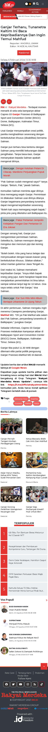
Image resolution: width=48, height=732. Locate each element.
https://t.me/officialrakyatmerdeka (27, 384)
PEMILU (20, 11)
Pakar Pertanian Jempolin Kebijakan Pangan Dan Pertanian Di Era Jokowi (23, 224)
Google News (19, 368)
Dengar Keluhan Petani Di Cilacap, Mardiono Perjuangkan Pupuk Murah (23, 172)
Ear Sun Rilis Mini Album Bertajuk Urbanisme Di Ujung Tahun (22, 300)
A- (9, 101)
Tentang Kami (24, 673)
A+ (3, 101)
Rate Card (9, 673)
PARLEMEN (7, 11)
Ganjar (16, 114)
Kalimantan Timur (21, 399)
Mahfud (5, 315)
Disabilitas (34, 399)
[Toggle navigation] (43, 4)
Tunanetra (18, 403)
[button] (34, 3)
